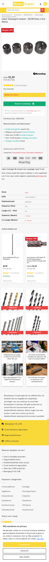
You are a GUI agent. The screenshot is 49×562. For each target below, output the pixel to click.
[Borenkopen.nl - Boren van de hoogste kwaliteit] (24, 4)
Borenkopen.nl (7, 15)
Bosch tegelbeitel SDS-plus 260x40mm (11, 258)
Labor (26, 192)
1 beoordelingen (39, 273)
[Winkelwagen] (45, 4)
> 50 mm (27, 216)
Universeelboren (8, 487)
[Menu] (3, 4)
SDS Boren (26, 505)
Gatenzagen (39, 15)
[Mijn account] (40, 3)
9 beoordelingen (14, 273)
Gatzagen (26, 487)
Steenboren (26, 500)
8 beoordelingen (20, 85)
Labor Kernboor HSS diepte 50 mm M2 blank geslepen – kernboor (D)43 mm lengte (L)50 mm (36, 260)
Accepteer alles (24, 544)
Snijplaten (26, 496)
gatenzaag (39, 176)
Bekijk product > (8, 281)
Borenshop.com (32, 111)
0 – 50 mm (28, 220)
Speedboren (6, 500)
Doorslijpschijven (29, 491)
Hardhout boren (8, 505)
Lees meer (40, 539)
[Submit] (42, 10)
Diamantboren (7, 496)
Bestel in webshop (23, 104)
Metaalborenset (8, 510)
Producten (17, 15)
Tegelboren (6, 491)
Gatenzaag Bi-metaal (9, 17)
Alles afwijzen (24, 557)
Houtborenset (27, 510)
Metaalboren (28, 15)
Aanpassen (25, 551)
